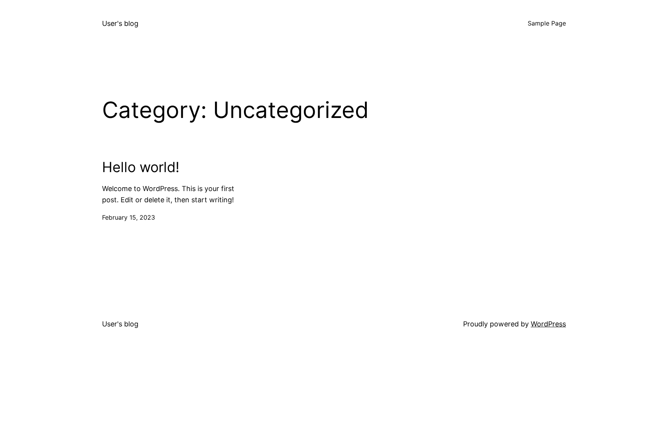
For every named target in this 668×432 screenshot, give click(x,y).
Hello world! (140, 167)
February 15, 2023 (128, 217)
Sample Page (547, 23)
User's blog (120, 23)
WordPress (548, 324)
